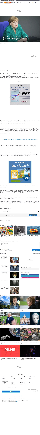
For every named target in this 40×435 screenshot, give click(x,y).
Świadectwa (12, 383)
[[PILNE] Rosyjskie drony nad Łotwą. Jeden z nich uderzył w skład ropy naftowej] (10, 351)
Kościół (22, 327)
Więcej (24, 2)
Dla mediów (16, 400)
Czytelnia (13, 378)
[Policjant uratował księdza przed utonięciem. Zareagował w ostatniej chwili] (33, 230)
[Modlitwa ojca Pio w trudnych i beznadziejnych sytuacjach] (14, 283)
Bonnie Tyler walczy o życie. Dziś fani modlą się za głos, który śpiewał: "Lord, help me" (29, 358)
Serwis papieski (4, 382)
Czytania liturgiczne (22, 382)
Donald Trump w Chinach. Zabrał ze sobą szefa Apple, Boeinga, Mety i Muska (10, 326)
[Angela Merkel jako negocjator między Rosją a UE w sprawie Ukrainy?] (30, 302)
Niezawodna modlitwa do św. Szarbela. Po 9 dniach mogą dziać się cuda (5, 273)
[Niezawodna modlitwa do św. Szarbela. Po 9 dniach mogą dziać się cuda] (14, 275)
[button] (35, 2)
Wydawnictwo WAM (9, 398)
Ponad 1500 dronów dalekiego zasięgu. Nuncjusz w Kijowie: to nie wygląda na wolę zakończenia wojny (30, 342)
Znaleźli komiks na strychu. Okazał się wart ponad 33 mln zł (6, 236)
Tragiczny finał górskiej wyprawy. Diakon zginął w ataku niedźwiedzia (8, 310)
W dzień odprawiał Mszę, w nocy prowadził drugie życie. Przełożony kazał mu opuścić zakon (5, 266)
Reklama (19, 400)
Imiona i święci (13, 384)
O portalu (3, 400)
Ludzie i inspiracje (31, 383)
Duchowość (12, 382)
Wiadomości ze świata (6, 40)
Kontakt (13, 400)
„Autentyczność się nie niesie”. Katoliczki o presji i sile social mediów (5, 288)
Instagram (39, 0)
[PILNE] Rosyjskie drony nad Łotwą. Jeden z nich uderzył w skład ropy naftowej (9, 358)
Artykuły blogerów (4, 383)
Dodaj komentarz (35, 250)
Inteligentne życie (32, 376)
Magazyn (4, 0)
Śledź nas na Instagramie (26, 277)
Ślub (2, 384)
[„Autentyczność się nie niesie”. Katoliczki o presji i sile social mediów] (14, 290)
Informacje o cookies (23, 400)
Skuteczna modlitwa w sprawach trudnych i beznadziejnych (4, 258)
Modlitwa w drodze (8, 0)
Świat (2, 40)
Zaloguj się (1, 249)
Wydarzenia (13, 2)
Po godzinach (22, 376)
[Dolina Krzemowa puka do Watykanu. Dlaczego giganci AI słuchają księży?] (30, 318)
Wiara (21, 2)
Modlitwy (21, 384)
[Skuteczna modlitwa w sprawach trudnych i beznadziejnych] (14, 260)
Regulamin (6, 400)
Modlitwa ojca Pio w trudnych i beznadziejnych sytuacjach (5, 280)
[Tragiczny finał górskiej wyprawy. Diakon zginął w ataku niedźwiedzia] (10, 302)
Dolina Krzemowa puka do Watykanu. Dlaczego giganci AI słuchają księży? (30, 326)
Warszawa (30, 2)
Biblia (1, 0)
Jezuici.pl (3, 398)
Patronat (27, 400)
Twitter (35, 391)
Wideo (30, 378)
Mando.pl (16, 398)
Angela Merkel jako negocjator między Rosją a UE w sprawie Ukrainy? (29, 310)
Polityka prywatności (10, 400)
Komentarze (17, 2)
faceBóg (15, 0)
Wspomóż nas (34, 215)
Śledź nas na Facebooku (26, 274)
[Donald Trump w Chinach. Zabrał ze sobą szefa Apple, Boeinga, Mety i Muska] (10, 318)
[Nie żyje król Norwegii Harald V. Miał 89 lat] (20, 230)
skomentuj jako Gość (6, 249)
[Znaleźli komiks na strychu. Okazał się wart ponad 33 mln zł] (6, 230)
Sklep (17, 0)
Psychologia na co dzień (23, 383)
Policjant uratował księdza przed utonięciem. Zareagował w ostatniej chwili (33, 236)
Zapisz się (11, 391)
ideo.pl (17, 401)
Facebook (36, 0)
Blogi (12, 0)
